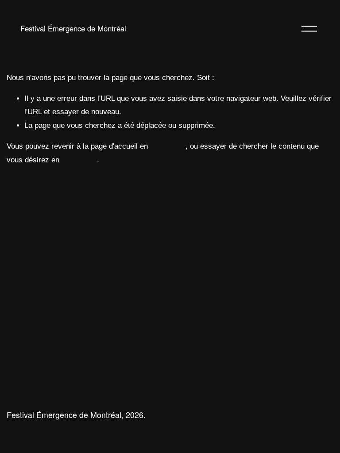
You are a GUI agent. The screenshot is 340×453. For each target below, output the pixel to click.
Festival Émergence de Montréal (73, 28)
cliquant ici (167, 146)
